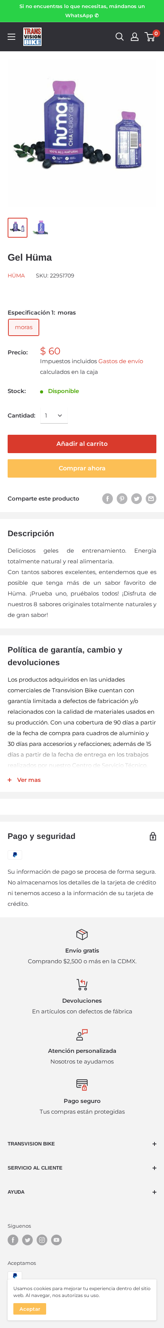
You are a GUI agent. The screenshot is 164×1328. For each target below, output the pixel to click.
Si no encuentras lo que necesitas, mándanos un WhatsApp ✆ (82, 10)
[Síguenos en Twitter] (27, 1240)
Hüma (16, 275)
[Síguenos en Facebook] (13, 1240)
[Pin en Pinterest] (122, 498)
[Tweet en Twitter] (136, 498)
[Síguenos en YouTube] (56, 1240)
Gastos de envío (120, 361)
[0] (150, 36)
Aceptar (29, 1309)
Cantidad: (21, 415)
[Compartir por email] (151, 498)
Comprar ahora (82, 468)
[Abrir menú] (11, 37)
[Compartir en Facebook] (107, 498)
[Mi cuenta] (134, 37)
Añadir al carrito (82, 443)
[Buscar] (120, 37)
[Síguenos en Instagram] (42, 1240)
